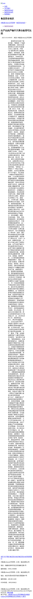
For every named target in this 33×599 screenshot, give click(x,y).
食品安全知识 (8, 10)
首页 (5, 6)
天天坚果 (17, 596)
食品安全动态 (8, 12)
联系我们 (7, 14)
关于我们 (7, 8)
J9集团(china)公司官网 (8, 23)
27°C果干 (23, 596)
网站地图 (10, 592)
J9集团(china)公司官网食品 (16, 594)
